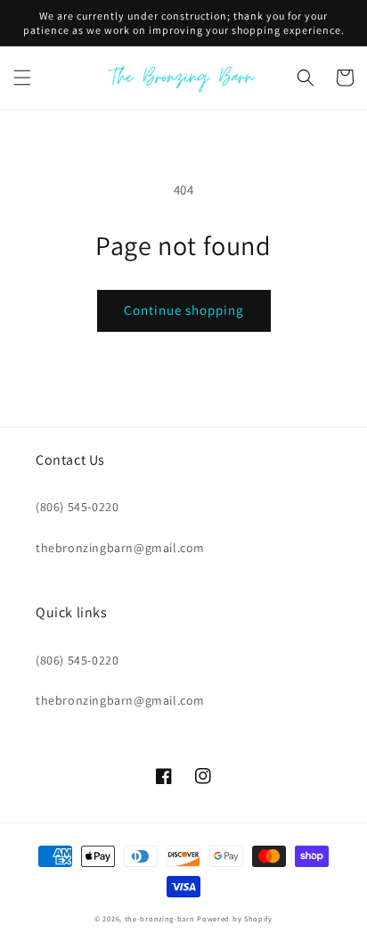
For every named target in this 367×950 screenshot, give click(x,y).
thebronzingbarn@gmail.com (120, 548)
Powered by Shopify (235, 918)
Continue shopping (184, 310)
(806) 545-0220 (77, 507)
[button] (22, 77)
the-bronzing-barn (160, 918)
